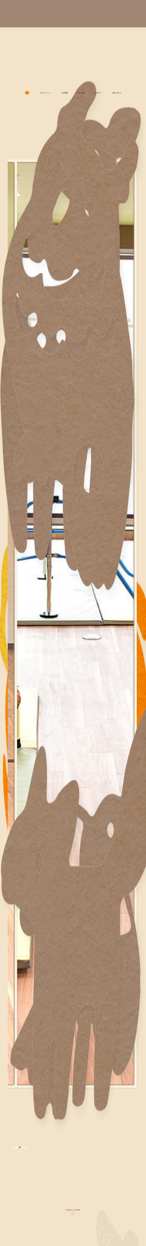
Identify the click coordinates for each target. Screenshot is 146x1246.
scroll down (73, 1210)
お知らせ (98, 93)
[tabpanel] (69, 624)
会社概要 (64, 93)
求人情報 (81, 93)
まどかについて (45, 93)
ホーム (27, 93)
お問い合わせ (116, 93)
